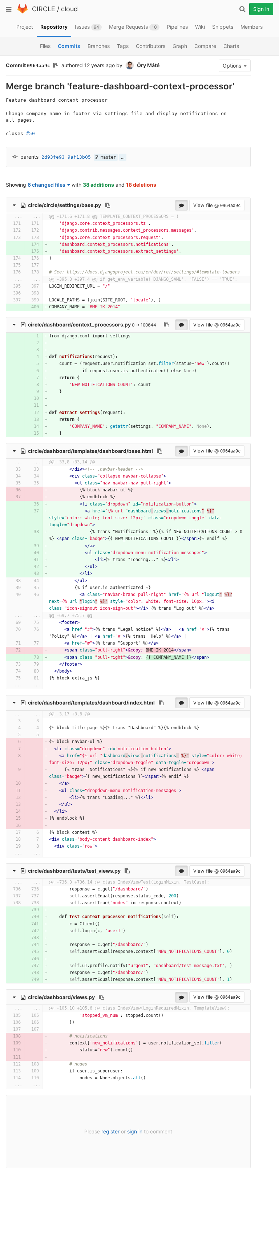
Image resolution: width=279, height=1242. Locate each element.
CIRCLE (43, 9)
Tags (123, 46)
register (110, 1131)
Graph (180, 46)
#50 (30, 133)
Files (45, 46)
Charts (231, 46)
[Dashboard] (22, 12)
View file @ (216, 205)
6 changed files (46, 185)
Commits (69, 46)
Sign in (261, 9)
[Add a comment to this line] (6, 223)
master (107, 157)
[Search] (242, 9)
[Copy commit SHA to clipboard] (55, 65)
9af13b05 (79, 157)
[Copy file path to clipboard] (107, 205)
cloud (69, 9)
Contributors (150, 46)
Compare (205, 46)
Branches (99, 46)
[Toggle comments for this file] (181, 205)
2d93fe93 (53, 157)
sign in (134, 1131)
